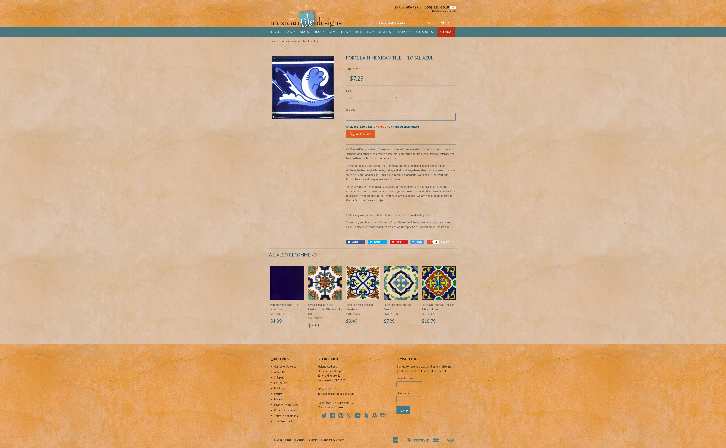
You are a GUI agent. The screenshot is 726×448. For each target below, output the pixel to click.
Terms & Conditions (286, 416)
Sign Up (403, 410)
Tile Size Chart (283, 421)
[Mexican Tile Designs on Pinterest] (341, 417)
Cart (449, 22)
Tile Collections (280, 32)
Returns (279, 394)
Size (348, 90)
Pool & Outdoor (311, 32)
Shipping (279, 377)
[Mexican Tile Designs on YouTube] (358, 417)
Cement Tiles (339, 32)
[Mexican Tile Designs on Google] (349, 417)
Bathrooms (363, 32)
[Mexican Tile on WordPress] (374, 415)
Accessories (425, 32)
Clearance (447, 32)
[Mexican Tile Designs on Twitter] (324, 417)
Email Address (405, 378)
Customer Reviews (285, 366)
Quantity (350, 110)
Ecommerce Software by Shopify (326, 439)
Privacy (278, 399)
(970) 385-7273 (408, 7)
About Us (279, 372)
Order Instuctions (285, 410)
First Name (403, 393)
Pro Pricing (280, 388)
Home (271, 41)
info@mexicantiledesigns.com (336, 393)
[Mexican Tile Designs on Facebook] (332, 417)
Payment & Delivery (286, 405)
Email (382, 126)
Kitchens (385, 32)
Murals (403, 32)
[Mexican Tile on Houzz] (366, 415)
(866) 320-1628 (436, 7)
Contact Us (280, 383)
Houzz (445, 242)
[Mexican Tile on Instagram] (382, 415)
